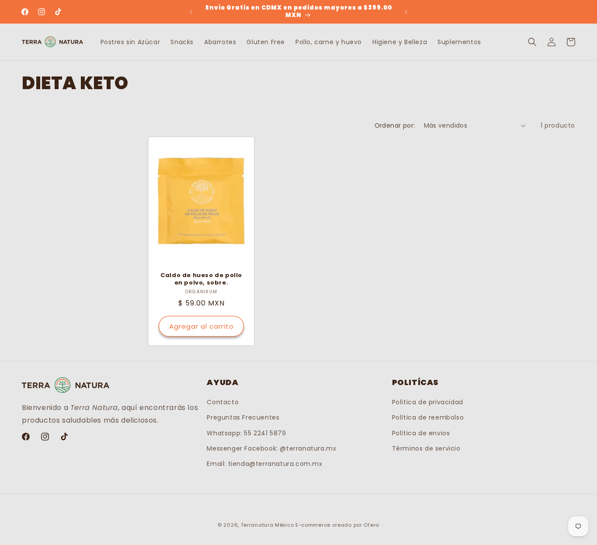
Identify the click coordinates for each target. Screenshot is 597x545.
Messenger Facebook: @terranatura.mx (271, 448)
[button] (532, 42)
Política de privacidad (427, 402)
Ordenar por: (395, 125)
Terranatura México (267, 524)
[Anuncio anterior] (191, 11)
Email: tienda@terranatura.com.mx (264, 463)
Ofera (371, 524)
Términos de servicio (426, 448)
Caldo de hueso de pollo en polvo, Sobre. (201, 279)
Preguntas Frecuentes (243, 417)
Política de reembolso (428, 417)
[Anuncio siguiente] (406, 11)
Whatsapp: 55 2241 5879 (246, 433)
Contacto (223, 402)
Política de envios (421, 433)
